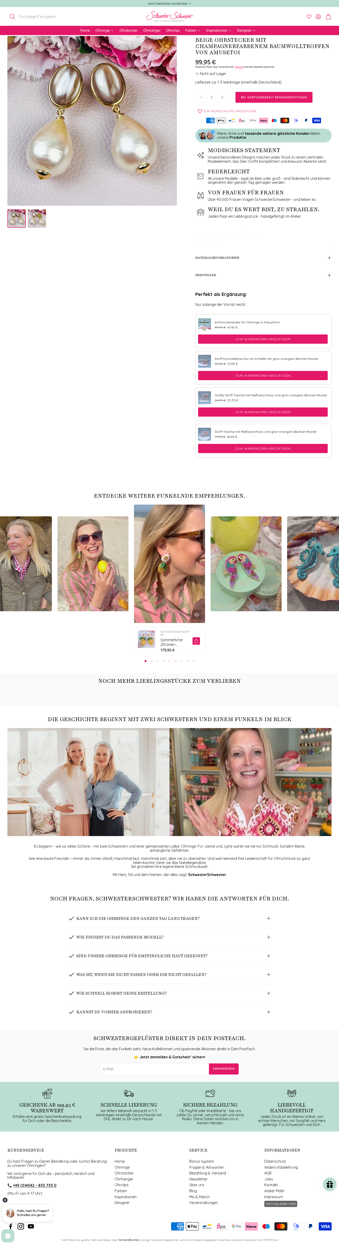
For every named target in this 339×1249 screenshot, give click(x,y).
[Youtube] (31, 1226)
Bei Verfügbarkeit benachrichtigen (274, 97)
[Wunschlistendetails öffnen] (309, 16)
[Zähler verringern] (201, 97)
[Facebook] (10, 1226)
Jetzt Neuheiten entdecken (167, 3)
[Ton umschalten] (196, 614)
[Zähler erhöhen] (222, 97)
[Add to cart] (196, 641)
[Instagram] (21, 1226)
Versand (239, 66)
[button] (37, 16)
